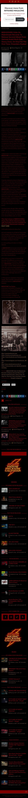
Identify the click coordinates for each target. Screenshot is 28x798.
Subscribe (20, 19)
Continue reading (14, 23)
